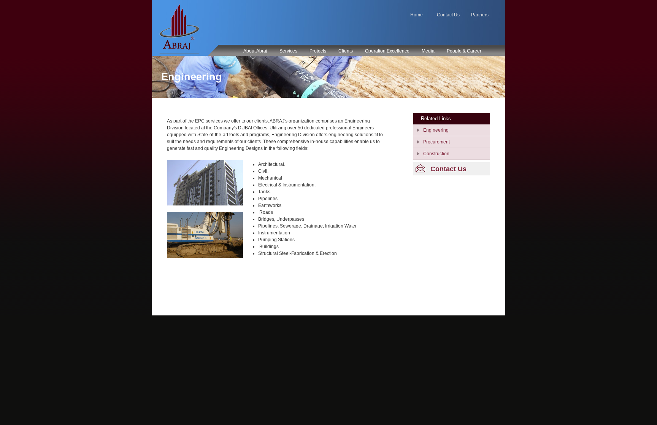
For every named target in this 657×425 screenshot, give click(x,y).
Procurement (436, 142)
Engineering (436, 130)
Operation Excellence (387, 51)
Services (288, 51)
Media (428, 51)
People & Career (464, 51)
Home (416, 15)
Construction (436, 153)
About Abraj (255, 51)
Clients (345, 51)
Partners (480, 15)
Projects (317, 51)
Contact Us (448, 15)
